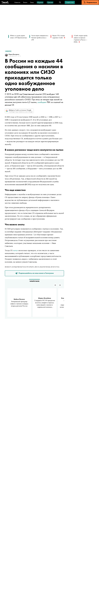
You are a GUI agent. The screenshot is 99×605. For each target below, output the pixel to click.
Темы (32, 2)
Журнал (40, 2)
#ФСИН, (37, 267)
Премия (50, 2)
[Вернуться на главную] (5, 2)
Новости (17, 2)
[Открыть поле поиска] (60, 2)
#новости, (8, 267)
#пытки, (32, 267)
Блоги (25, 2)
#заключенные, (45, 267)
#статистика (55, 267)
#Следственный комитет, (20, 267)
